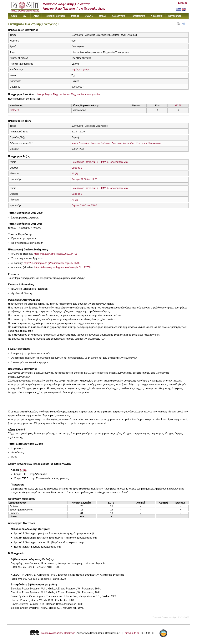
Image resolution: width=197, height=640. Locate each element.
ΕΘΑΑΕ (89, 16)
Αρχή (14, 16)
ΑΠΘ (36, 16)
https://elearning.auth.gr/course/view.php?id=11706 (52, 263)
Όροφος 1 (77, 167)
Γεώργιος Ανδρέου (100, 143)
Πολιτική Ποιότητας (55, 16)
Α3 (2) (75, 199)
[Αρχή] (25, 10)
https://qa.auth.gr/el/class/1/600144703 (55, 253)
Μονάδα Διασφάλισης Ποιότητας (58, 633)
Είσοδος (182, 3)
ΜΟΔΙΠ (75, 16)
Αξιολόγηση (118, 16)
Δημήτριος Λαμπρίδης (123, 143)
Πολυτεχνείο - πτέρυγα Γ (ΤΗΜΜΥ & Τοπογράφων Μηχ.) (100, 162)
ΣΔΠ (25, 16)
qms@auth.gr (132, 633)
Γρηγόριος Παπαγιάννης (149, 143)
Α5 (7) (75, 173)
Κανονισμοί (174, 16)
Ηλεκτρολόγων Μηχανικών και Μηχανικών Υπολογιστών (68, 94)
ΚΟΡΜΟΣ (15, 110)
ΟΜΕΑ (102, 16)
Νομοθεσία (156, 16)
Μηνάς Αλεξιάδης (80, 69)
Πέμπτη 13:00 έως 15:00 (84, 205)
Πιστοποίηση (138, 16)
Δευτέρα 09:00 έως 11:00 (84, 179)
